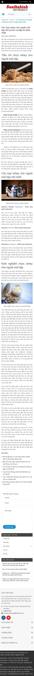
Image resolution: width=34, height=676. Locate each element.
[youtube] (8, 618)
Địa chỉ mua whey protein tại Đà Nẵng (14, 569)
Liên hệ (5, 554)
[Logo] (17, 8)
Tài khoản (23, 2)
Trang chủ (6, 538)
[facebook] (3, 618)
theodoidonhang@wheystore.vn (14, 613)
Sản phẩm (6, 546)
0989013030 (7, 611)
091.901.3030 (9, 655)
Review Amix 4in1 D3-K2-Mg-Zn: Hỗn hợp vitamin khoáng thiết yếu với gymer (15, 564)
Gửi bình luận (9, 527)
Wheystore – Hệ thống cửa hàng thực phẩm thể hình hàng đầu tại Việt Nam (16, 574)
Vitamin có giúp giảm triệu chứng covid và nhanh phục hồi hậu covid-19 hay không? (15, 580)
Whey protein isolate (10, 115)
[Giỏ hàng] (30, 2)
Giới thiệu (6, 542)
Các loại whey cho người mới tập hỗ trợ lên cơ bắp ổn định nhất (15, 30)
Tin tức (5, 550)
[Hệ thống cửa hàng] (2, 2)
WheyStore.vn (23, 652)
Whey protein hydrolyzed (12, 130)
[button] (29, 14)
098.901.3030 (19, 655)
